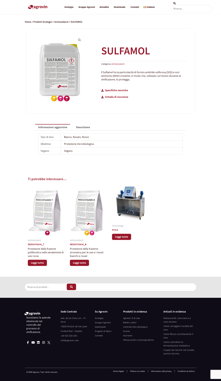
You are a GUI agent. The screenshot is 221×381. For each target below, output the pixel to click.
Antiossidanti (61, 21)
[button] (79, 40)
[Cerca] (71, 287)
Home (28, 21)
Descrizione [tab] (83, 127)
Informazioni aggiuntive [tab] (52, 127)
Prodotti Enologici (42, 21)
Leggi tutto (37, 262)
